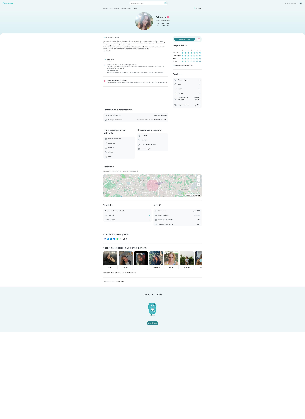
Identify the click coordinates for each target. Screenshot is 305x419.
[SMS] (120, 239)
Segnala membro (110, 281)
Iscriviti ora (152, 323)
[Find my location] (198, 184)
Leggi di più (106, 51)
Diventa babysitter (291, 3)
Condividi (198, 8)
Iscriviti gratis (120, 281)
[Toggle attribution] (200, 195)
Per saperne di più (119, 68)
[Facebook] (104, 239)
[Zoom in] (198, 176)
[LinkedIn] (111, 239)
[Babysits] (8, 3)
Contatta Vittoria (184, 39)
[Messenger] (114, 239)
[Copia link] (127, 239)
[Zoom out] (198, 180)
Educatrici (118, 272)
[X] (108, 239)
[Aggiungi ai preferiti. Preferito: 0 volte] (198, 39)
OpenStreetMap (195, 195)
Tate (112, 272)
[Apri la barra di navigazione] (300, 3)
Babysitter (106, 272)
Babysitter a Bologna (163, 20)
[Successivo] (201, 260)
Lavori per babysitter (129, 272)
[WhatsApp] (117, 239)
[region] (152, 185)
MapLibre (188, 195)
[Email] (123, 239)
